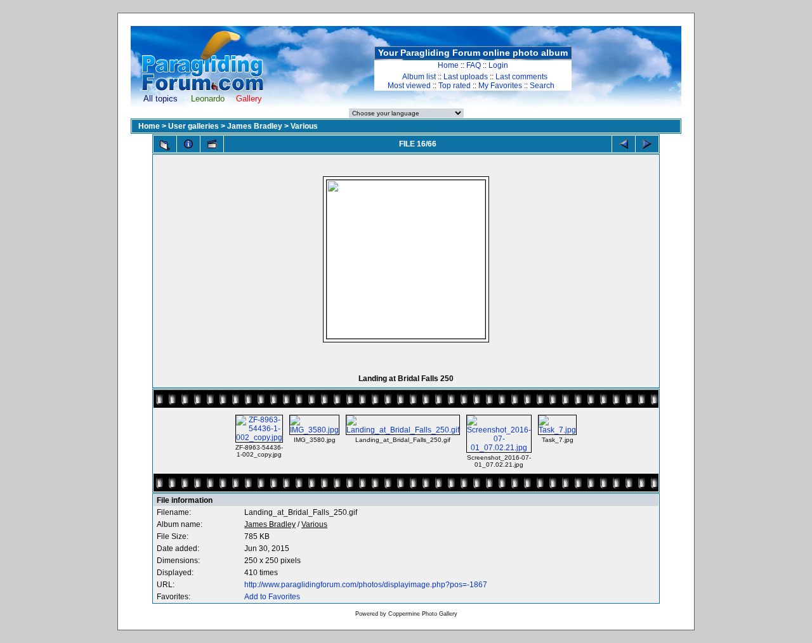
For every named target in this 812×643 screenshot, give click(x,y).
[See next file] (647, 144)
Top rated (454, 85)
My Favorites (500, 85)
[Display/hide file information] (188, 144)
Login (498, 65)
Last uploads (465, 76)
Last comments (521, 76)
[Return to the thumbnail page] (165, 145)
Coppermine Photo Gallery (422, 614)
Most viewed (409, 85)
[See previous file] (623, 144)
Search (542, 85)
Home (448, 65)
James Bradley (254, 126)
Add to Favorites (272, 596)
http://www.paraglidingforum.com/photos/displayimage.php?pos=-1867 (365, 584)
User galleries (193, 126)
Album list (419, 76)
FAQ (473, 65)
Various (304, 126)
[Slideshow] (211, 144)
